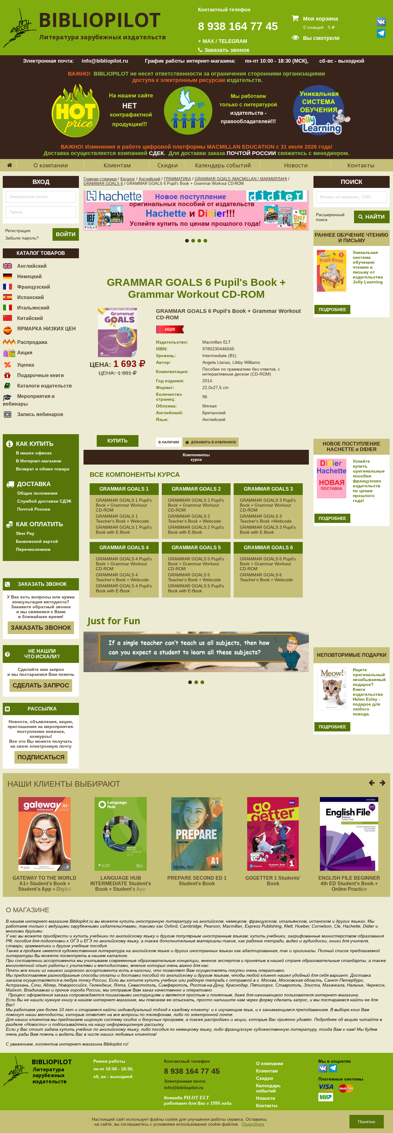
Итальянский (32, 307)
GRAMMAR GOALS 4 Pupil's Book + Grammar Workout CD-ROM (124, 563)
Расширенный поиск (330, 217)
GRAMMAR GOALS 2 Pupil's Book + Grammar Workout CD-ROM (196, 505)
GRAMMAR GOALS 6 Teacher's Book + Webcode (266, 577)
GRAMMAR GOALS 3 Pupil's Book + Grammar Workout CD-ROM (268, 505)
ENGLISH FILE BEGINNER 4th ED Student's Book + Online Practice (349, 883)
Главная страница (100, 179)
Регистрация (17, 230)
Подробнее (253, 1124)
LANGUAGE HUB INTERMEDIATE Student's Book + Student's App (120, 883)
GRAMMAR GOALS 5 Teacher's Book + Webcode (194, 577)
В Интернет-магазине (38, 460)
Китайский (29, 318)
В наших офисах (34, 452)
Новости (296, 165)
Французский (33, 287)
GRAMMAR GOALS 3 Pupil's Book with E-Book (268, 530)
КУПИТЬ (117, 440)
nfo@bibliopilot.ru (184, 1087)
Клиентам (117, 165)
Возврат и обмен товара (42, 468)
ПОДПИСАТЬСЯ (41, 757)
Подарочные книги (40, 375)
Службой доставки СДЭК (44, 501)
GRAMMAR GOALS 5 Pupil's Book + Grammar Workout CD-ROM (196, 563)
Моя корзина (320, 19)
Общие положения (37, 493)
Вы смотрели (321, 38)
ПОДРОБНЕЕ (332, 309)
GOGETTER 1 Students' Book (273, 880)
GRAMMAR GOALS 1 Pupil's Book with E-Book (124, 530)
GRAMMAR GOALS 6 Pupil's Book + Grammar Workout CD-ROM (268, 563)
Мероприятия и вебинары (29, 400)
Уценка (25, 365)
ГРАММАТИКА (177, 179)
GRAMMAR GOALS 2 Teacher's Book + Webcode (194, 519)
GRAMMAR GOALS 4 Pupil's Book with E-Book (124, 588)
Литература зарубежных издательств (102, 37)
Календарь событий (223, 165)
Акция (24, 352)
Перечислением (33, 549)
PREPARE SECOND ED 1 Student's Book (197, 880)
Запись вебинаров (39, 414)
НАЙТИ (375, 217)
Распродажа (31, 342)
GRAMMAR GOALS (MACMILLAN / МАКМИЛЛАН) (241, 179)
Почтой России (33, 509)
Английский (31, 266)
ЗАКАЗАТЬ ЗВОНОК (41, 627)
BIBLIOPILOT (99, 19)
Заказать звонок (226, 50)
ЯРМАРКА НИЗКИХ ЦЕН (46, 328)
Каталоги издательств (44, 385)
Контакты (361, 165)
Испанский (30, 297)
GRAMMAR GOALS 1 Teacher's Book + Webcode (122, 519)
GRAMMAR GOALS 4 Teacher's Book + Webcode (122, 577)
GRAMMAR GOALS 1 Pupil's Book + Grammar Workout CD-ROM (124, 505)
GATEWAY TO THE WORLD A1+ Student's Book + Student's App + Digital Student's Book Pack (44, 886)
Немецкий (29, 276)
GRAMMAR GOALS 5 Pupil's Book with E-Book (196, 588)
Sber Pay (25, 533)
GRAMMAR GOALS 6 (103, 183)
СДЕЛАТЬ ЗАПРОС (41, 685)
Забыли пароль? (22, 238)
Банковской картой (37, 541)
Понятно (366, 1121)
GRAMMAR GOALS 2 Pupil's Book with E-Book (196, 530)
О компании (50, 165)
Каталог (127, 179)
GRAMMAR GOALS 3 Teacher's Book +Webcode (266, 519)
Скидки (168, 165)
